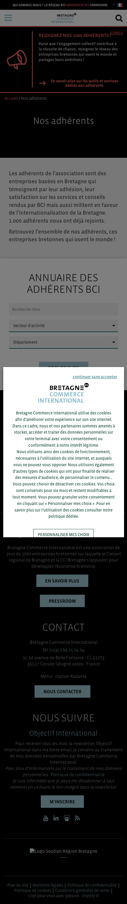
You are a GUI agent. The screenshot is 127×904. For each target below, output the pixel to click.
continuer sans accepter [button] (94, 376)
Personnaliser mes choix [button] (63, 534)
